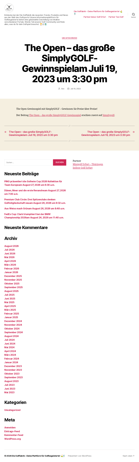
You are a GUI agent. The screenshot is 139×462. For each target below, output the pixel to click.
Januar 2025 (11, 317)
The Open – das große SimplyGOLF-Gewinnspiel (55, 115)
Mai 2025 (9, 302)
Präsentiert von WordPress (79, 456)
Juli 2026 (9, 249)
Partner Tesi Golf (116, 17)
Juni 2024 (9, 343)
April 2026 (10, 261)
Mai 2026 (9, 257)
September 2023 (13, 377)
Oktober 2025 (11, 283)
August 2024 (11, 336)
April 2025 (10, 306)
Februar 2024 (11, 358)
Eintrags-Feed (12, 431)
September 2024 (13, 332)
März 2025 (10, 309)
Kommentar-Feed (13, 435)
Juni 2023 (9, 388)
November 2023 (13, 370)
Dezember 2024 (13, 321)
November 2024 (13, 324)
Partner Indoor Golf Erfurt (95, 17)
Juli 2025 (9, 294)
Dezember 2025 (13, 276)
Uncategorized (69, 38)
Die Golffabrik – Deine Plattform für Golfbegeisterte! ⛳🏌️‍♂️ (98, 12)
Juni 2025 (9, 298)
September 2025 (13, 287)
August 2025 (11, 291)
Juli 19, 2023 (75, 89)
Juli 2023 (9, 385)
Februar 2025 (11, 313)
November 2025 (13, 279)
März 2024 (10, 355)
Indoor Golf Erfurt (83, 167)
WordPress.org (12, 439)
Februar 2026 (11, 268)
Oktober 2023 (11, 373)
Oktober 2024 (12, 328)
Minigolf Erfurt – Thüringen (88, 164)
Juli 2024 (9, 340)
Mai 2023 (9, 392)
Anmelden (10, 427)
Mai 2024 (9, 347)
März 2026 (10, 264)
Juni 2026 (9, 253)
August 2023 (11, 381)
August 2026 (11, 246)
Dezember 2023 (13, 366)
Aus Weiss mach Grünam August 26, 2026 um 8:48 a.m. (34, 208)
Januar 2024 (11, 362)
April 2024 (10, 351)
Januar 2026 (11, 272)
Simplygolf (108, 115)
